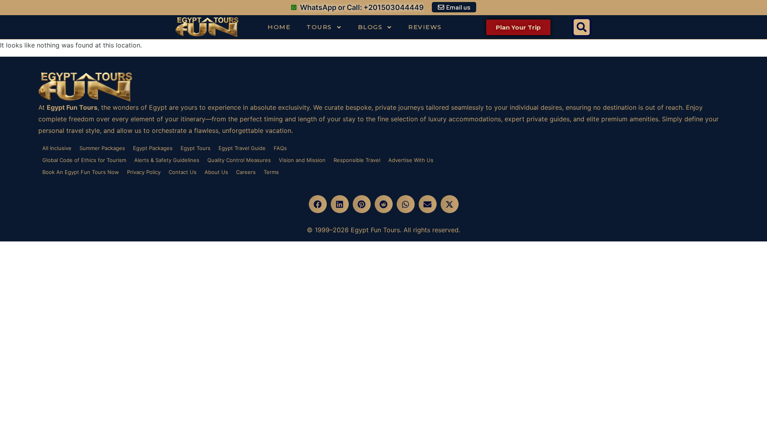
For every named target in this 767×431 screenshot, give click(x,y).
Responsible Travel (357, 160)
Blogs (370, 27)
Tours (319, 27)
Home (279, 27)
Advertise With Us (410, 160)
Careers (246, 172)
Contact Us (183, 172)
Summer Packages (102, 148)
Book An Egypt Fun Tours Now (80, 172)
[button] (582, 27)
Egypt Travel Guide (242, 148)
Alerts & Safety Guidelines (166, 160)
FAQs (280, 148)
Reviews (425, 27)
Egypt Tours (196, 148)
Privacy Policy (144, 172)
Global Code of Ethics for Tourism (84, 160)
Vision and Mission (302, 160)
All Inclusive (57, 148)
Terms (271, 172)
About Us (216, 172)
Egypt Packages (153, 148)
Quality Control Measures (239, 160)
